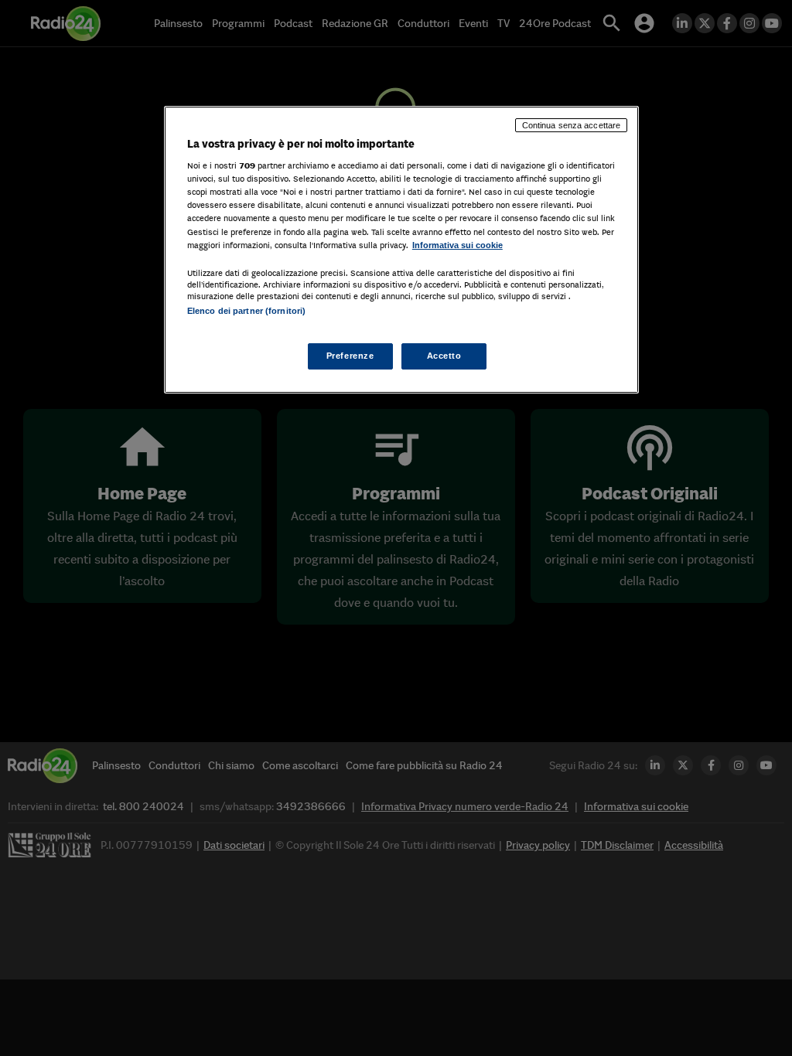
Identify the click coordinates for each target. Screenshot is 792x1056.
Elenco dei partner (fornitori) (246, 310)
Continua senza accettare (571, 125)
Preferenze (350, 355)
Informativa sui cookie (457, 245)
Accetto (444, 355)
